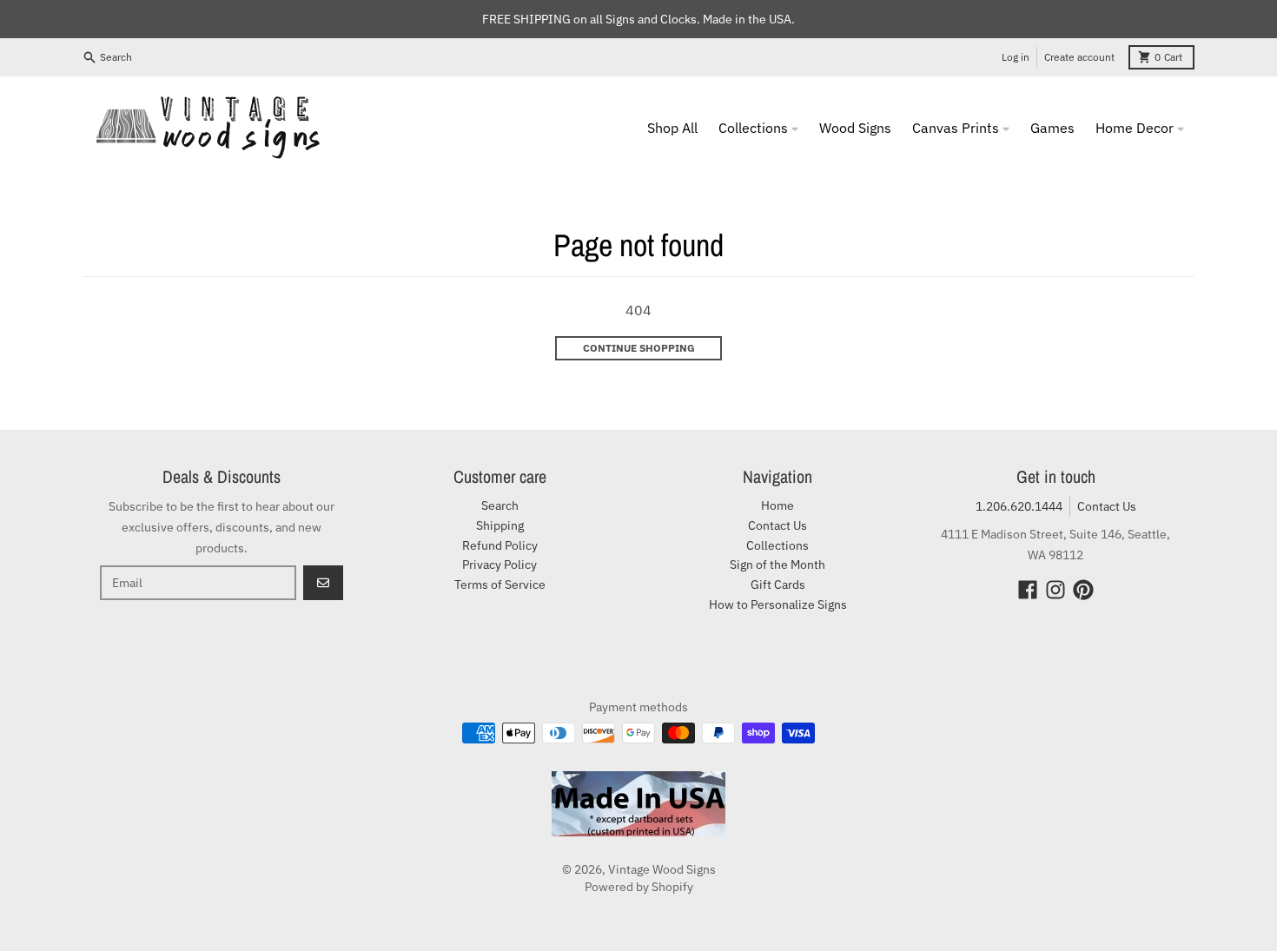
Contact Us (1106, 506)
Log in (1015, 56)
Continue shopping (639, 347)
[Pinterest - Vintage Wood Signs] (1083, 589)
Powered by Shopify (639, 887)
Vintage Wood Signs (662, 869)
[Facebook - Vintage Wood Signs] (1027, 589)
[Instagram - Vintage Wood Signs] (1055, 589)
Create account (1079, 56)
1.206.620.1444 (1019, 506)
